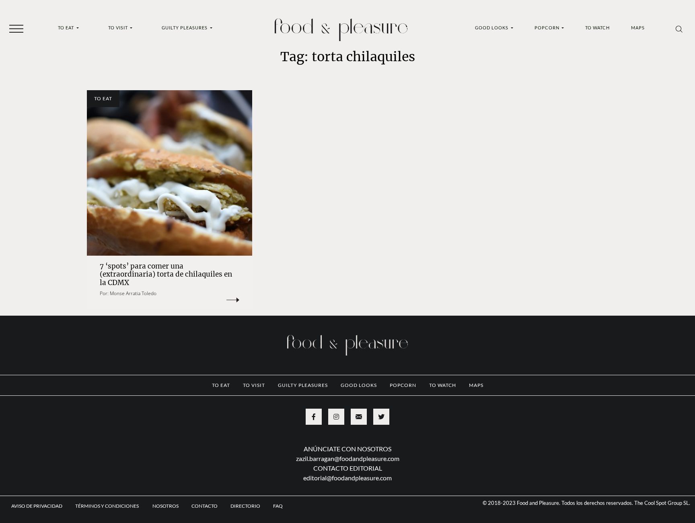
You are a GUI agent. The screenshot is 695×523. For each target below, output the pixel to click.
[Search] (679, 28)
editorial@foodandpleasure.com (347, 478)
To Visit (118, 27)
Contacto (204, 506)
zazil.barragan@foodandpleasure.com (347, 458)
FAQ (278, 506)
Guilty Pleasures (185, 27)
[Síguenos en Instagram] (336, 417)
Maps (638, 27)
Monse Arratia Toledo (133, 293)
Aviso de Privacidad (36, 506)
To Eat (66, 27)
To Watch (597, 27)
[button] (16, 28)
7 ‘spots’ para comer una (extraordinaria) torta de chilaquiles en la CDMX (166, 274)
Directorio (245, 506)
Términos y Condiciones (107, 506)
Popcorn (548, 27)
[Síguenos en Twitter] (381, 417)
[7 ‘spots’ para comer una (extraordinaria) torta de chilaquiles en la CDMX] (169, 173)
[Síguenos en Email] (359, 417)
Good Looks (492, 27)
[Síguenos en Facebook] (314, 417)
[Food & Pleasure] (341, 27)
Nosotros (165, 506)
